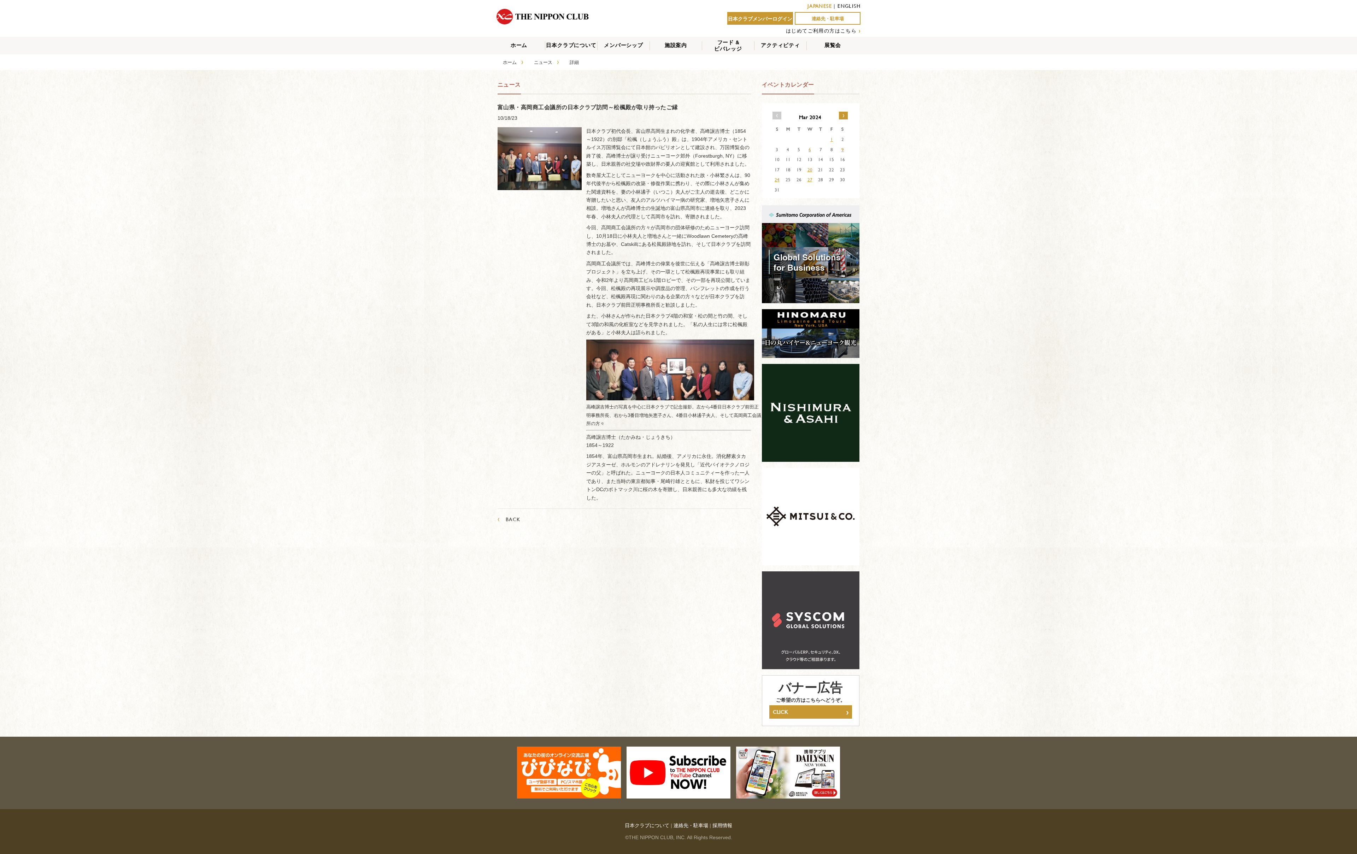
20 (809, 169)
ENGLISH (849, 6)
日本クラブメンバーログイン (760, 18)
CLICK (810, 712)
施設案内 (676, 45)
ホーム (519, 45)
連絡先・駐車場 (828, 18)
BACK (509, 519)
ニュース (543, 62)
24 (777, 179)
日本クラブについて (571, 45)
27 (809, 179)
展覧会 (832, 45)
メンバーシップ (623, 45)
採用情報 (722, 825)
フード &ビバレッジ (728, 45)
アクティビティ (780, 45)
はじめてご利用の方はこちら (821, 30)
